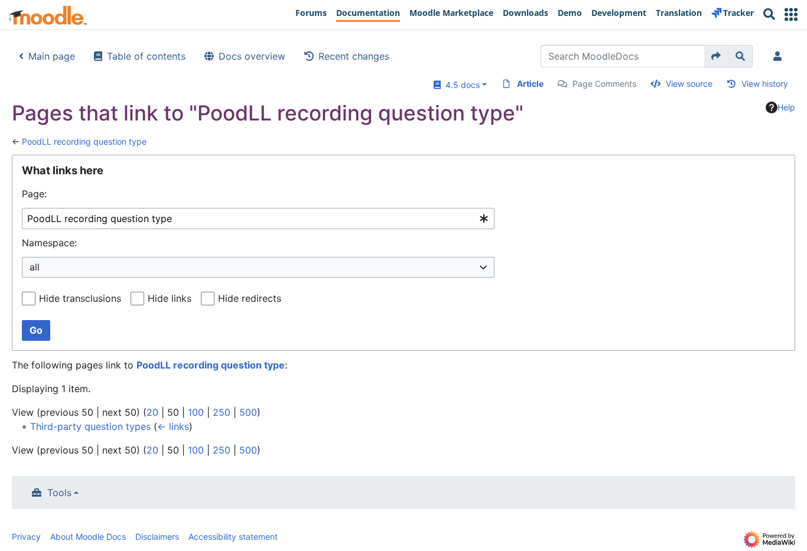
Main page (51, 56)
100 (196, 412)
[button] (791, 14)
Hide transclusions (80, 298)
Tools (59, 492)
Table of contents (146, 56)
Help (786, 107)
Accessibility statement (233, 537)
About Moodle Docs (88, 537)
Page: (34, 194)
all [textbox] (35, 267)
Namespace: (49, 243)
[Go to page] (716, 56)
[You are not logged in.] (780, 56)
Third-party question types (90, 426)
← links (173, 426)
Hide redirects (249, 298)
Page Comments (604, 84)
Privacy (26, 537)
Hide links (169, 298)
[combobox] (258, 219)
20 (152, 412)
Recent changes (353, 56)
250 (221, 412)
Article (530, 84)
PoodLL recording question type (84, 141)
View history (764, 84)
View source (689, 84)
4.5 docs (460, 85)
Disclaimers (157, 537)
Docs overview (252, 56)
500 (248, 412)
